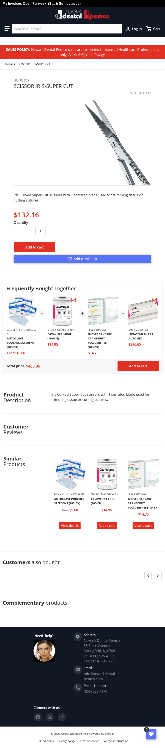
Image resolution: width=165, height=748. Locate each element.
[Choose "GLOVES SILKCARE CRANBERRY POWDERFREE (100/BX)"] (114, 300)
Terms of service (88, 741)
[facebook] (38, 717)
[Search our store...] (117, 28)
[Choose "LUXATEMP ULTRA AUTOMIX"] (154, 300)
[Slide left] (148, 575)
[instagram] (62, 717)
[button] (7, 28)
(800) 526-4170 (95, 691)
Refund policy (45, 741)
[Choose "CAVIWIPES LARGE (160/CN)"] (73, 300)
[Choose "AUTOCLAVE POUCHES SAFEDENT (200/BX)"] (33, 300)
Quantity (21, 222)
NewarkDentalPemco (74, 734)
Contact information (115, 741)
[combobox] (67, 28)
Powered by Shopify (102, 734)
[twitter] (50, 717)
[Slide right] (158, 575)
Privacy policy (66, 741)
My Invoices (12, 3)
